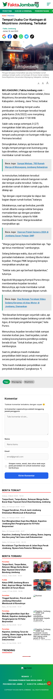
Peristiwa (7, 11)
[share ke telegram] (26, 38)
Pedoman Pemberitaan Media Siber (25, 680)
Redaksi (25, 676)
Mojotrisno (29, 382)
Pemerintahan (42, 11)
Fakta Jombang (9, 29)
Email (7, 451)
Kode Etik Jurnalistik (37, 684)
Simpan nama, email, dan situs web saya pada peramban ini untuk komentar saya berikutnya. (27, 465)
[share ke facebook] (10, 38)
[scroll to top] (49, 683)
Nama (7, 439)
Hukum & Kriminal (23, 11)
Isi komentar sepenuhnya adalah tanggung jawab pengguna (24, 410)
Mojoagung (16, 382)
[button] (38, 83)
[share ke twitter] (16, 38)
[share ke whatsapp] (21, 38)
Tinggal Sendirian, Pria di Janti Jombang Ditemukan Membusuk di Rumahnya (16, 600)
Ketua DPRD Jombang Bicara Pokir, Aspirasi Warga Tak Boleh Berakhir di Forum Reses (17, 585)
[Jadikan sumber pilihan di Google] (5, 38)
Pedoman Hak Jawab (12, 684)
